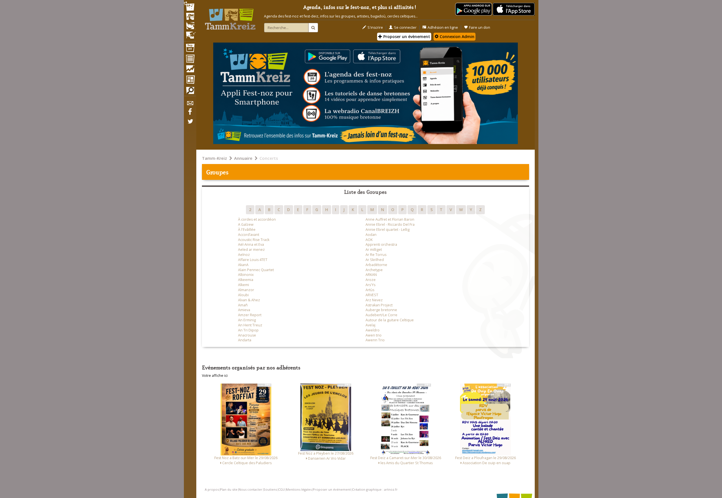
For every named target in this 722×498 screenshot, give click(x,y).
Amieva (244, 309)
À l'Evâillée (247, 229)
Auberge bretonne (381, 309)
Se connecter (405, 27)
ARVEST (372, 295)
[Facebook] (190, 113)
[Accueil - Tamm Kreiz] (230, 16)
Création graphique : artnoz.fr (375, 489)
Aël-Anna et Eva (251, 244)
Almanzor (246, 289)
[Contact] (190, 104)
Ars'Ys (370, 284)
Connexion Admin (456, 36)
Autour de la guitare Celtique (390, 320)
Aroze (371, 279)
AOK (369, 239)
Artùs (370, 289)
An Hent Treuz (250, 325)
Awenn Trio (375, 340)
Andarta (244, 340)
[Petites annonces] (190, 92)
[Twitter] (190, 124)
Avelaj (370, 325)
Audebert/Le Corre (381, 315)
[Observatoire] (190, 70)
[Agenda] (190, 49)
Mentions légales (299, 489)
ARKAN (371, 274)
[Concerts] (190, 17)
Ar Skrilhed (375, 259)
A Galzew (246, 224)
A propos (212, 489)
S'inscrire (375, 27)
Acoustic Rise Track (253, 239)
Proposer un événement (332, 489)
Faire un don (479, 27)
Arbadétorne (376, 264)
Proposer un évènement (406, 36)
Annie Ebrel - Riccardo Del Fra (390, 224)
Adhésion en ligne (443, 27)
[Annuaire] (190, 59)
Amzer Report (249, 315)
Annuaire (243, 158)
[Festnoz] (190, 6)
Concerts (268, 158)
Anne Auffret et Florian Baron (390, 219)
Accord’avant (248, 234)
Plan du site (228, 489)
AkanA (243, 264)
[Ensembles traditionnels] (190, 33)
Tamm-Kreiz (214, 158)
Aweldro (373, 330)
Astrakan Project (379, 305)
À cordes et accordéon (257, 219)
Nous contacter (250, 489)
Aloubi (243, 295)
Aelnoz (244, 254)
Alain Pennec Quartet (256, 269)
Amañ (243, 305)
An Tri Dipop (248, 330)
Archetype (374, 269)
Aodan (371, 234)
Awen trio (374, 335)
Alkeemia (245, 279)
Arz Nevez (374, 300)
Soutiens (270, 489)
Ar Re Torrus (376, 254)
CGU (281, 489)
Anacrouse (247, 335)
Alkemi (243, 284)
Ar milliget (374, 249)
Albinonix (246, 274)
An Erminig (247, 320)
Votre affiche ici (215, 375)
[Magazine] (190, 80)
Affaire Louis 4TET (252, 259)
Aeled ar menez (251, 249)
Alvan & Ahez (249, 300)
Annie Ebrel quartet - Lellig (388, 229)
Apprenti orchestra (381, 244)
